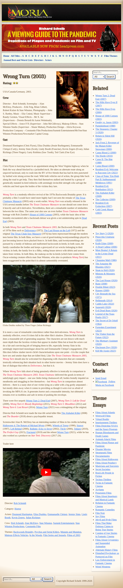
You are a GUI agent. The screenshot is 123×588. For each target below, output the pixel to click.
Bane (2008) (101, 283)
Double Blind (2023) (105, 287)
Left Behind (16, 429)
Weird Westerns (102, 566)
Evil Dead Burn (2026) (106, 310)
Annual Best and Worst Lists (18, 60)
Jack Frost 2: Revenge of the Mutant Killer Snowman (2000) (107, 146)
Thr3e (63, 429)
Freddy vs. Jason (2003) (106, 122)
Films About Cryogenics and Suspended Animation (106, 543)
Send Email (100, 378)
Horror (18, 508)
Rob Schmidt (20, 503)
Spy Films (100, 516)
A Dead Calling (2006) (106, 247)
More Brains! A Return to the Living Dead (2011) (106, 253)
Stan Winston (45, 523)
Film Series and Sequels (54, 535)
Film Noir (100, 513)
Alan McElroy (31, 523)
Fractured (31, 432)
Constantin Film (33, 526)
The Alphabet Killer (70, 413)
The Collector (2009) (105, 199)
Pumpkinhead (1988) (105, 126)
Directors (38, 60)
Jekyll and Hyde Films (106, 519)
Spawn (80, 425)
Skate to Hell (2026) (105, 270)
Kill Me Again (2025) (105, 351)
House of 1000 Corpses (41, 214)
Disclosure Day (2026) (106, 347)
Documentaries (102, 456)
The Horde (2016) (104, 156)
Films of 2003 (73, 535)
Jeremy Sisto (74, 514)
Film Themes (110, 56)
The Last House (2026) (106, 280)
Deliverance (30, 230)
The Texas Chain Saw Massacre (26, 233)
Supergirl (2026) (103, 307)
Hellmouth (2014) (103, 300)
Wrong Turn (42, 407)
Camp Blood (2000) (104, 166)
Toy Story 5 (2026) (104, 233)
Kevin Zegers (18, 517)
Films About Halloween (106, 459)
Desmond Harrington (22, 514)
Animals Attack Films (105, 439)
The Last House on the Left (57, 230)
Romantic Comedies (105, 509)
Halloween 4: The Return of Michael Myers (23, 425)
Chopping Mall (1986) (106, 260)
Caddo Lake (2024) (104, 304)
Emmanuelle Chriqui (57, 514)
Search (110, 76)
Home (6, 56)
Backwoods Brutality (23, 532)
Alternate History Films (106, 550)
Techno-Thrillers (103, 479)
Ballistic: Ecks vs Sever (41, 429)
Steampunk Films (103, 452)
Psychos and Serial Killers (46, 532)
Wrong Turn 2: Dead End (38, 400)
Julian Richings (33, 517)
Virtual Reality (102, 419)
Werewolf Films (103, 416)
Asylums (99, 489)
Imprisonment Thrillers (106, 422)
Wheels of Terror (60, 425)
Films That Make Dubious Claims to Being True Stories (104, 526)
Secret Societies (102, 469)
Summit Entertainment (63, 523)
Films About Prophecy (106, 463)
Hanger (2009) (102, 290)
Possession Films (103, 493)
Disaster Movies (103, 449)
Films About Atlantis (105, 412)
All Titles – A (17, 56)
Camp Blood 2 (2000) (105, 152)
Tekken (77, 429)
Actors (48, 60)
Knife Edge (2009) (104, 243)
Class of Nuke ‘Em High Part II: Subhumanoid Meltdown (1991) (107, 179)
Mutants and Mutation (70, 532)
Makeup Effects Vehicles (16, 535)
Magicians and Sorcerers (107, 466)
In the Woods (35, 535)
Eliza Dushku (39, 514)
